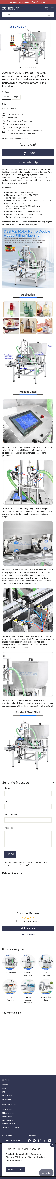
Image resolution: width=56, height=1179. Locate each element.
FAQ (3, 1092)
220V (16, 97)
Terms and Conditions (10, 1127)
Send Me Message (15, 782)
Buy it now (28, 153)
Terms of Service (19, 865)
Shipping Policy (8, 1113)
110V (6, 97)
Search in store (8, 1095)
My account (6, 1099)
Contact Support (8, 1124)
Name (7, 788)
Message (8, 828)
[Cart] (46, 8)
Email (7, 801)
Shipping (6, 139)
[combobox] (28, 14)
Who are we (6, 1085)
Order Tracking (8, 1109)
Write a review (28, 928)
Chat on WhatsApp (28, 162)
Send (10, 854)
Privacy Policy (7, 1120)
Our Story (5, 1088)
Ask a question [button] (28, 934)
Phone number (10, 814)
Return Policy (7, 1117)
